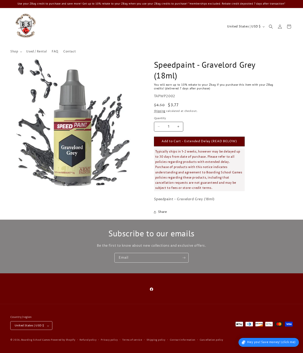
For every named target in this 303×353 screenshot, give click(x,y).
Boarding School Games (35, 340)
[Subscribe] (183, 258)
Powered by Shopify (63, 340)
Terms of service (132, 339)
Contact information (182, 339)
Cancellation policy (211, 339)
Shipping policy (156, 339)
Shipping (160, 111)
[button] (16, 51)
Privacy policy (109, 339)
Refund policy (88, 339)
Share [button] (162, 212)
